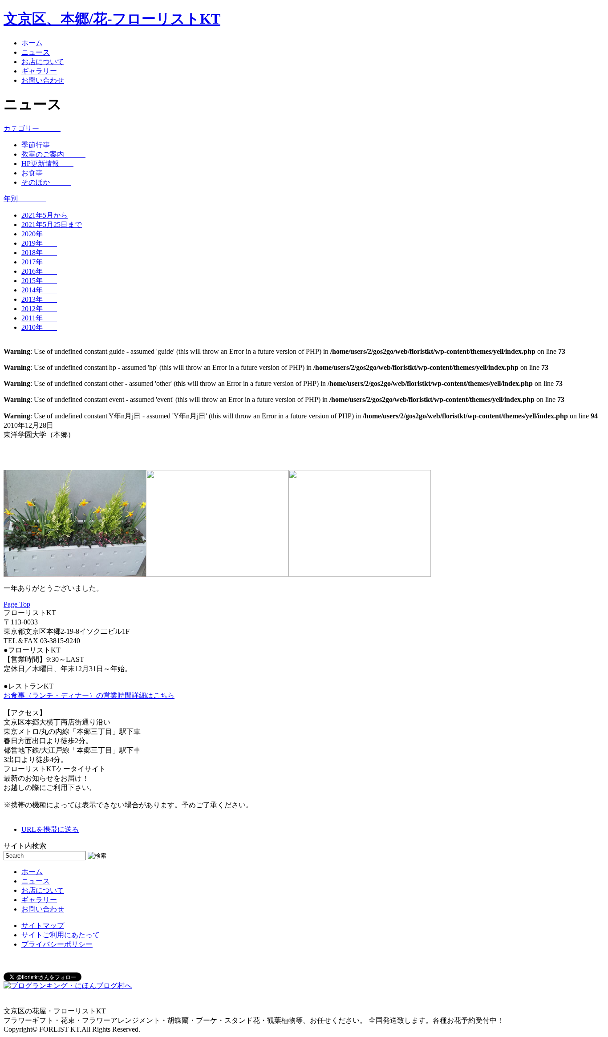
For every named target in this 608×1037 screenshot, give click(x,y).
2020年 (39, 234)
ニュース (35, 52)
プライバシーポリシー (57, 944)
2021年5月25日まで (51, 224)
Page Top (17, 604)
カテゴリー (32, 128)
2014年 (39, 290)
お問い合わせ (42, 80)
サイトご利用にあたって (60, 935)
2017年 (39, 262)
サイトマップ (42, 925)
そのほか (46, 182)
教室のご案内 (53, 154)
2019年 (39, 243)
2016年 (39, 271)
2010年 (39, 327)
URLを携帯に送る (50, 829)
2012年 (39, 308)
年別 (25, 199)
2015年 (39, 280)
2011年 (39, 318)
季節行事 (46, 145)
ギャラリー (39, 71)
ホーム (32, 43)
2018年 (39, 252)
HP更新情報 (47, 163)
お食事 (39, 173)
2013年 (39, 299)
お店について (42, 61)
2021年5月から (44, 215)
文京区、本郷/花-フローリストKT (112, 19)
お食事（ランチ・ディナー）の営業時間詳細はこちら (89, 695)
